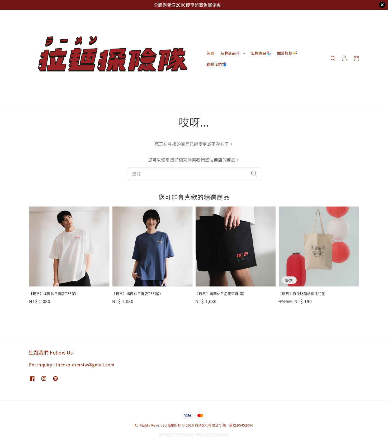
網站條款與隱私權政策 (212, 434)
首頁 (210, 53)
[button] (333, 58)
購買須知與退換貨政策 (175, 434)
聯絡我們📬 (216, 64)
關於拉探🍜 (287, 53)
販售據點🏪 (261, 53)
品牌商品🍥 (230, 53)
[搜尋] (254, 173)
